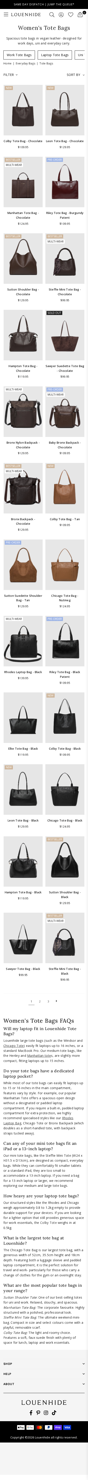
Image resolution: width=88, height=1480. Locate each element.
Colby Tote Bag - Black (65, 749)
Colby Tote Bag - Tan (65, 519)
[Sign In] (61, 14)
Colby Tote (48, 1222)
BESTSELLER (13, 160)
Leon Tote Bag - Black (23, 820)
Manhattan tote (39, 1055)
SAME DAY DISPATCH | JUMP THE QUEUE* (44, 4)
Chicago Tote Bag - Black (65, 820)
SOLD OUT (54, 313)
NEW (9, 88)
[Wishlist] (71, 14)
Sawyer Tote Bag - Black (23, 969)
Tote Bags (46, 63)
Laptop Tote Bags (55, 55)
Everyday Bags (25, 63)
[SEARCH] (52, 14)
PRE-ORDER (55, 160)
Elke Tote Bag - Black (23, 749)
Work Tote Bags (19, 55)
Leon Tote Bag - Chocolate (65, 141)
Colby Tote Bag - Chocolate (23, 141)
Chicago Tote (13, 1046)
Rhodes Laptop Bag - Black (23, 672)
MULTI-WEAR (14, 165)
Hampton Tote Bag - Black (23, 892)
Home (7, 63)
